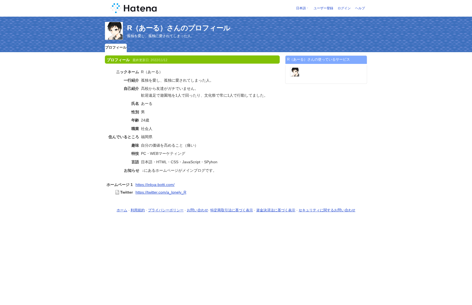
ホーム (122, 210)
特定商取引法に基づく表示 (231, 210)
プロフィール (115, 47)
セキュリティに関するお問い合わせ (327, 210)
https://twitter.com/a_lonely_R (160, 192)
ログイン (344, 8)
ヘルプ (360, 8)
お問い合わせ (197, 210)
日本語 (301, 8)
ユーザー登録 (323, 8)
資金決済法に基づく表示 (275, 210)
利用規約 (138, 210)
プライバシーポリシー (166, 210)
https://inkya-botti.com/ (155, 184)
